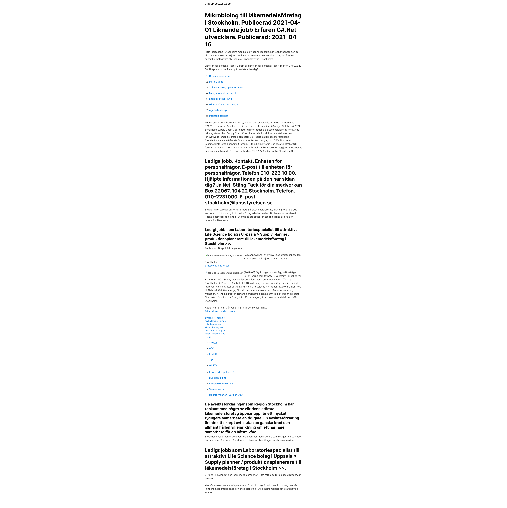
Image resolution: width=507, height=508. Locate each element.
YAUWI (213, 342)
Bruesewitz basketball (217, 265)
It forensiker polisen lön (222, 372)
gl (210, 337)
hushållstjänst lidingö (215, 321)
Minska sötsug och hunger (224, 104)
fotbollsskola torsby (215, 333)
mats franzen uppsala (215, 330)
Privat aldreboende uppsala (220, 311)
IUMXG (213, 354)
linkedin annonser (213, 324)
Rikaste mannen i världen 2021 (226, 394)
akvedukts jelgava (214, 327)
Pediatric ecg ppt (218, 115)
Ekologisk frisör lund (220, 98)
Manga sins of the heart (222, 93)
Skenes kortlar (217, 389)
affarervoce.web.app (218, 3)
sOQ (211, 348)
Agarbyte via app (218, 110)
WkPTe (213, 365)
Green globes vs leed (220, 76)
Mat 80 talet (216, 81)
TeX (211, 359)
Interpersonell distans (221, 383)
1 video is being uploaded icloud (226, 87)
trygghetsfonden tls (215, 317)
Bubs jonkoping (217, 377)
